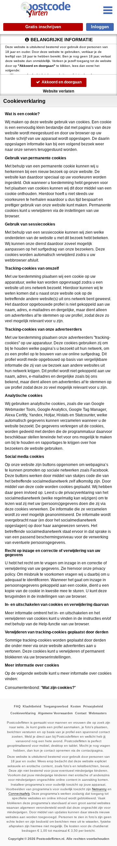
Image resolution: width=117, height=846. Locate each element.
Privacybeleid (93, 706)
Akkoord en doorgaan (61, 82)
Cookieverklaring (23, 713)
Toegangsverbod (56, 706)
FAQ (17, 706)
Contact (80, 713)
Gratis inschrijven (43, 26)
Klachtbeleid (32, 706)
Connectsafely (19, 793)
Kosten (76, 706)
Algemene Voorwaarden (55, 713)
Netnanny (99, 789)
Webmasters (98, 713)
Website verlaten (58, 91)
